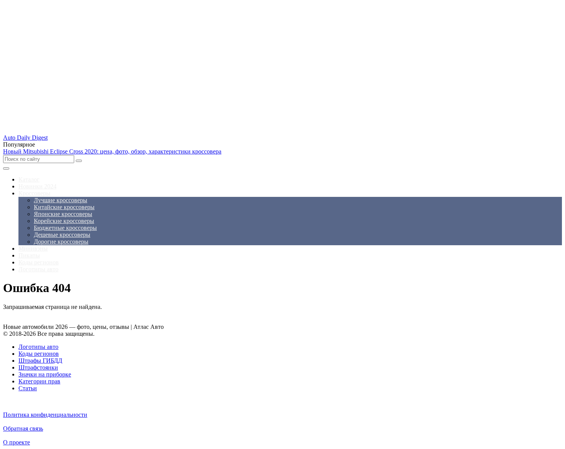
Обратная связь (23, 428)
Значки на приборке (44, 374)
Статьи (27, 388)
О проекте (16, 442)
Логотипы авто (38, 346)
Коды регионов (38, 353)
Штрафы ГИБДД (40, 360)
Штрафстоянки (38, 367)
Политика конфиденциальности (45, 414)
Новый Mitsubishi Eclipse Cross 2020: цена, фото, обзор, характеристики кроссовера (112, 151)
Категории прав (39, 381)
